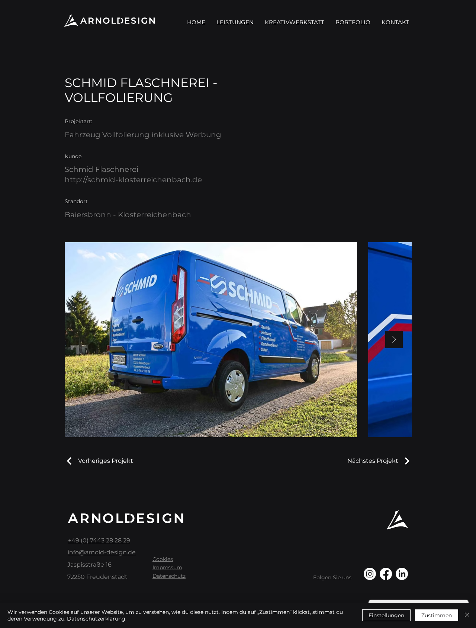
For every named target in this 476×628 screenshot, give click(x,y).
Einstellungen (386, 615)
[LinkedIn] (402, 574)
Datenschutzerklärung (96, 618)
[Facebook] (386, 574)
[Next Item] (394, 339)
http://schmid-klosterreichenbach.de (133, 179)
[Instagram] (370, 574)
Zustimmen (436, 615)
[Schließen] (467, 615)
